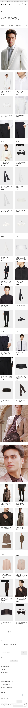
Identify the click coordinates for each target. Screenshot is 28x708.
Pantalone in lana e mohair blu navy (21, 140)
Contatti (3, 669)
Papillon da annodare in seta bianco (6, 235)
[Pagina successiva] (19, 631)
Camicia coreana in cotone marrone (6, 528)
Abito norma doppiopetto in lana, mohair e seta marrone (21, 552)
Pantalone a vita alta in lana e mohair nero (6, 140)
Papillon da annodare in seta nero (21, 330)
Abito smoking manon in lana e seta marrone (6, 599)
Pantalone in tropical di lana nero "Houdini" (6, 377)
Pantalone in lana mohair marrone (20, 504)
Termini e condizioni (6, 687)
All (12, 13)
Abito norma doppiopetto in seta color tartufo (6, 552)
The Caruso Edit (5, 666)
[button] (19, 4)
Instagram (3, 692)
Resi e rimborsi (5, 672)
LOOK (11, 25)
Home (2, 13)
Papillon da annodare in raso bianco (6, 211)
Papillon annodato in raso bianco (6, 116)
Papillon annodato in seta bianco (21, 235)
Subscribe (18, 706)
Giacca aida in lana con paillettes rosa (6, 504)
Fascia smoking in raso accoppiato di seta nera (21, 377)
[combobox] (11, 653)
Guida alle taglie (5, 676)
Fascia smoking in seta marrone (6, 623)
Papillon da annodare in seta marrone (21, 401)
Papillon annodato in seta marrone (21, 623)
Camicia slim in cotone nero (19, 282)
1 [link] (8, 631)
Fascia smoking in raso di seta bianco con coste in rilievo (21, 258)
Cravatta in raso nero (21, 305)
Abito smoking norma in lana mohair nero (6, 282)
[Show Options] (24, 653)
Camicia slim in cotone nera (4, 306)
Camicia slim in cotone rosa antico (6, 575)
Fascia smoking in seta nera (6, 401)
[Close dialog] (22, 695)
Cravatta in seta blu (21, 352)
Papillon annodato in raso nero (21, 163)
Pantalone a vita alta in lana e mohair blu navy (6, 353)
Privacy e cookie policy (7, 681)
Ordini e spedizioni (6, 684)
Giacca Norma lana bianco (6, 92)
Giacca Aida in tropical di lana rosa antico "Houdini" (21, 575)
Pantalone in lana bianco (20, 116)
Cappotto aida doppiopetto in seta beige (21, 528)
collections (7, 13)
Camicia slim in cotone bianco (19, 92)
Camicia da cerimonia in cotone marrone (21, 599)
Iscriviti (14, 660)
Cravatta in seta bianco (5, 258)
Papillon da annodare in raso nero (6, 187)
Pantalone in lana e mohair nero (6, 330)
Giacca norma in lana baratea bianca (6, 163)
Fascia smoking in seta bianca (21, 211)
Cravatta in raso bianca (20, 187)
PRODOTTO (18, 25)
